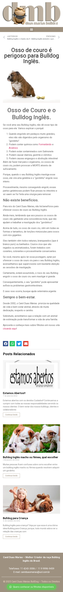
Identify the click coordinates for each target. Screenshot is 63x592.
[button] (31, 29)
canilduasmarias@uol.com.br (35, 572)
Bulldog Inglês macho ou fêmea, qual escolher (30, 457)
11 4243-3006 (27, 568)
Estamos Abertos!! (14, 393)
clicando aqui (9, 328)
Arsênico (13, 148)
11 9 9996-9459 (46, 568)
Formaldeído (45, 144)
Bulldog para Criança (15, 518)
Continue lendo (11, 415)
